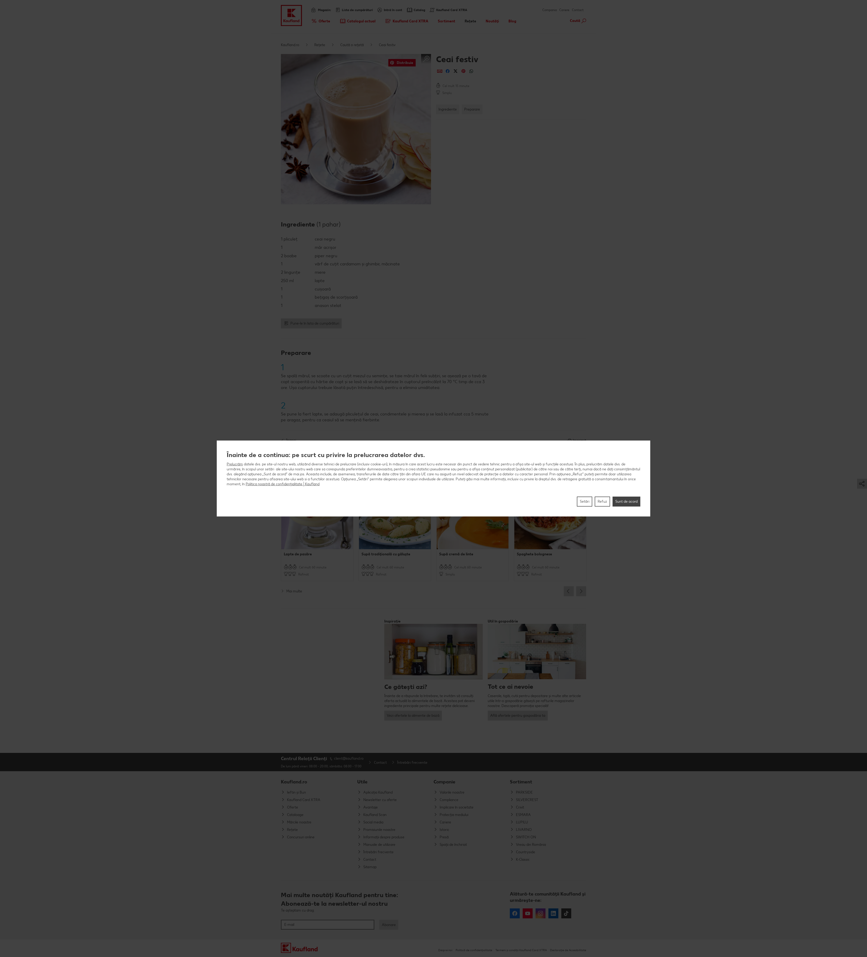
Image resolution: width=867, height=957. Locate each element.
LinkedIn (553, 913)
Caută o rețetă (352, 45)
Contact (578, 10)
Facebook (515, 913)
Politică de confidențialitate (474, 950)
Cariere (564, 10)
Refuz (602, 501)
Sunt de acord (626, 501)
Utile (362, 782)
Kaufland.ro (290, 45)
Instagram (540, 913)
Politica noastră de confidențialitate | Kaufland (282, 484)
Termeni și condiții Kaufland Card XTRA (521, 950)
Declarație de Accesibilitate (568, 950)
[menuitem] (320, 21)
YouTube (528, 913)
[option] (317, 529)
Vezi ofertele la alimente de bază (413, 715)
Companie (444, 782)
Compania (549, 10)
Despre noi (445, 950)
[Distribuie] (439, 71)
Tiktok (566, 913)
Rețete (319, 45)
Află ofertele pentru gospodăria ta (517, 715)
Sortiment (521, 782)
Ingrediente (447, 109)
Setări (584, 501)
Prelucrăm (235, 464)
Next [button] (581, 591)
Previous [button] (569, 591)
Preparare (472, 109)
